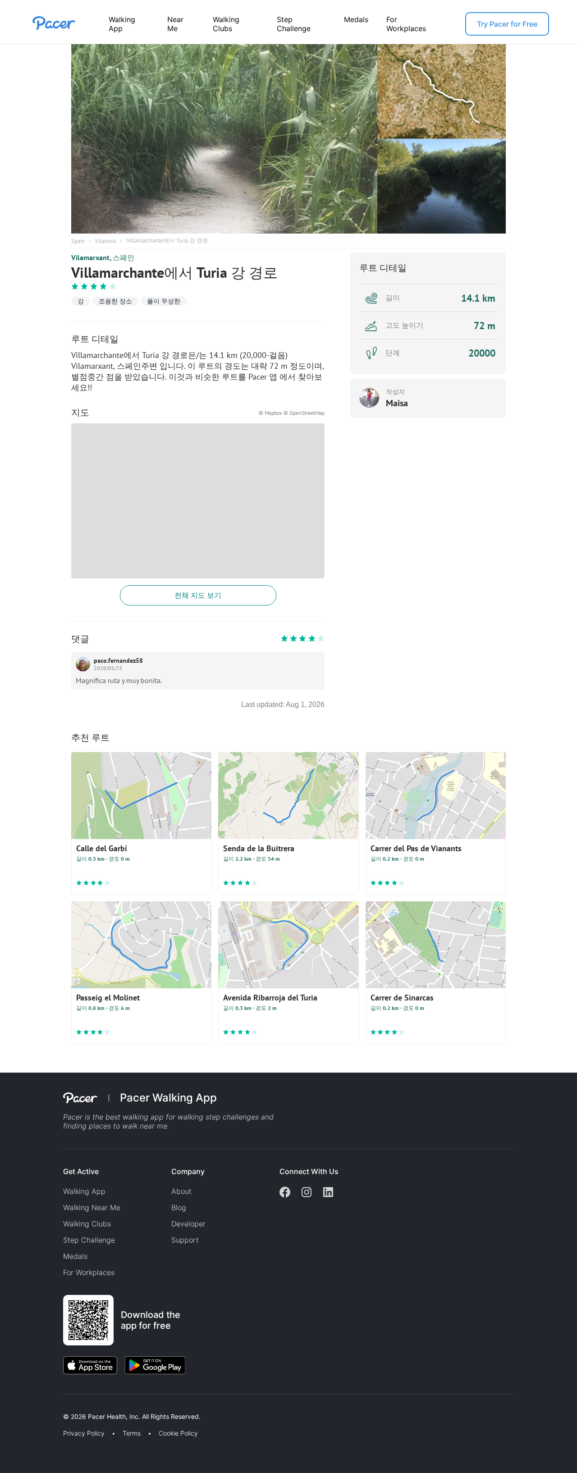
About (181, 1191)
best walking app (135, 1116)
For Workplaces (406, 24)
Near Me (175, 24)
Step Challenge (294, 24)
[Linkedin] (328, 1193)
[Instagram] (306, 1193)
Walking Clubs (226, 24)
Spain (78, 241)
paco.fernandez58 (118, 660)
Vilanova (105, 241)
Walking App (122, 24)
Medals (356, 19)
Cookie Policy (178, 1433)
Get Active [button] (81, 1171)
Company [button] (188, 1171)
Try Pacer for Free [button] (507, 23)
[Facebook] (284, 1193)
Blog (178, 1207)
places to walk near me (128, 1125)
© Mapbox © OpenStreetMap (292, 412)
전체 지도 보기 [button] (197, 595)
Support (185, 1239)
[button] (157, 1406)
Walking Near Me (91, 1207)
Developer (188, 1223)
